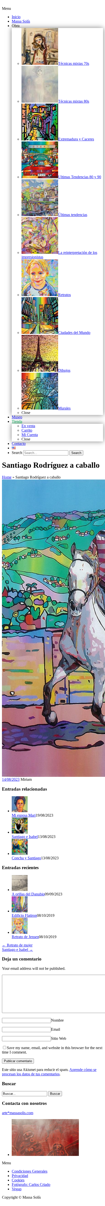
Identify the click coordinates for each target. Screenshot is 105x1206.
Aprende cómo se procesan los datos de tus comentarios (49, 1072)
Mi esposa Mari (24, 815)
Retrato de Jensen (25, 937)
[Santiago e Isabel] (20, 832)
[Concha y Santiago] (20, 853)
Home (6, 477)
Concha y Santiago (26, 858)
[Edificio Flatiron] (20, 911)
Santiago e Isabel (25, 837)
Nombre (57, 1020)
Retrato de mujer (17, 945)
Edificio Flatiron (24, 915)
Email (55, 1029)
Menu (6, 8)
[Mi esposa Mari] (20, 811)
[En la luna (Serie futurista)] (45, 1154)
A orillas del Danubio (28, 894)
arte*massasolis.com (17, 1113)
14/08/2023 (11, 779)
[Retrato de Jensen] (20, 932)
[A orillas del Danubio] (20, 890)
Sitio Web (58, 1038)
